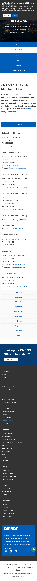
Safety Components (8, 380)
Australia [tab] (18, 125)
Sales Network (6, 417)
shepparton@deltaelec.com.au (17, 187)
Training (4, 504)
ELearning (5, 507)
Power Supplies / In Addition (10, 402)
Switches (4, 377)
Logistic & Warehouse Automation (12, 442)
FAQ (3, 519)
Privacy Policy (6, 470)
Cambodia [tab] (18, 292)
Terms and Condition (8, 473)
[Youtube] (6, 551)
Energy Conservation (8, 399)
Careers (4, 414)
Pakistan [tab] (18, 316)
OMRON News (6, 424)
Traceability (5, 460)
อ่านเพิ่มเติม (7, 15)
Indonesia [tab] (18, 297)
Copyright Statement (8, 479)
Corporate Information (8, 411)
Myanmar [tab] (18, 307)
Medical (4, 445)
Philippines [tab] (19, 321)
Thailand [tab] (18, 330)
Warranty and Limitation (9, 476)
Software (4, 457)
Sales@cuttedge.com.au (15, 146)
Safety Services (6, 488)
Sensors (4, 374)
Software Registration (8, 510)
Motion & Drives (6, 393)
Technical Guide (6, 516)
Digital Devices (6, 436)
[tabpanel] (18, 208)
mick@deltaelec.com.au (15, 209)
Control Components (8, 387)
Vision (4, 454)
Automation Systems (8, 390)
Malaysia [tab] (18, 302)
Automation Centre (7, 491)
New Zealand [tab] (18, 311)
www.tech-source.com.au (16, 267)
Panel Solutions (6, 451)
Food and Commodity (8, 439)
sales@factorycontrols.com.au (17, 286)
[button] (33, 549)
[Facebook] (11, 551)
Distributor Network (7, 420)
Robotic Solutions (7, 448)
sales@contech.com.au (14, 165)
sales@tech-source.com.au (16, 264)
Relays (4, 384)
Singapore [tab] (18, 326)
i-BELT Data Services (8, 494)
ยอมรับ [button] (15, 15)
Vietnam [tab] (18, 335)
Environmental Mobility (8, 433)
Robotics (4, 396)
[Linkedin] (15, 551)
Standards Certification (9, 513)
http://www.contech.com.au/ (17, 168)
